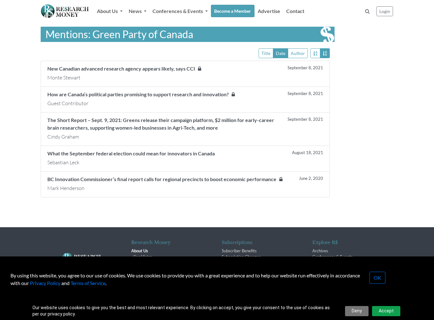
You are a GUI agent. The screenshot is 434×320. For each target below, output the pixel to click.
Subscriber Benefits (239, 250)
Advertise (269, 11)
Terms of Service (88, 283)
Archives (320, 250)
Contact (295, 11)
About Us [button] (108, 11)
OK (377, 278)
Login (384, 11)
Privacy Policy (45, 283)
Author (298, 53)
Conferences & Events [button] (178, 11)
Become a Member (232, 11)
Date (280, 53)
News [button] (136, 11)
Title (265, 53)
